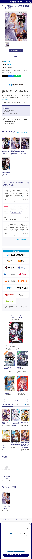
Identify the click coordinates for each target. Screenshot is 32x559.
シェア (11, 75)
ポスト (5, 75)
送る (18, 75)
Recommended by (21, 404)
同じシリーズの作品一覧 (21, 132)
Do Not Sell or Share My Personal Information (16, 543)
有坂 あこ (9, 64)
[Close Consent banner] (29, 523)
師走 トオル (7, 61)
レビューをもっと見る (21, 239)
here (11, 533)
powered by (18, 241)
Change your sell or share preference (12, 546)
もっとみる (15, 400)
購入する (16, 56)
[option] (6, 471)
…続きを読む (5, 99)
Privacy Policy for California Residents (16, 551)
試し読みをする (17, 50)
